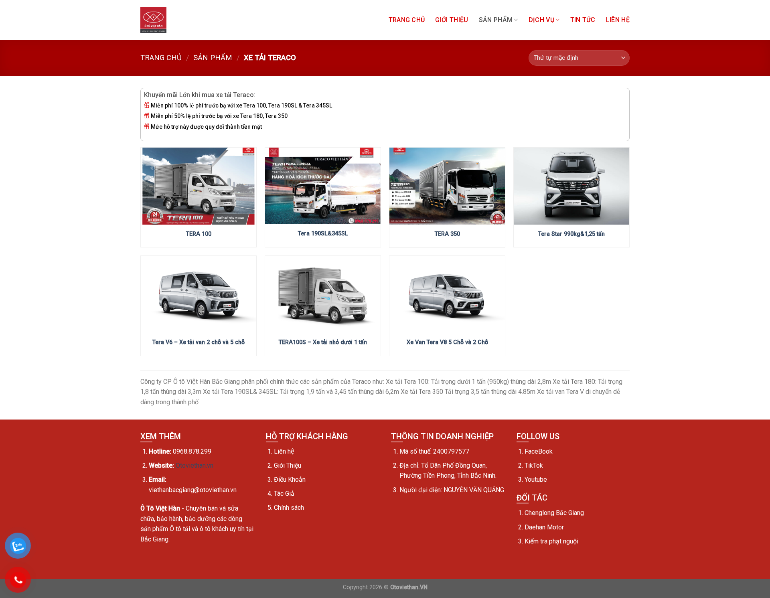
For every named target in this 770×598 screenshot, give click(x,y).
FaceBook (539, 451)
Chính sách (289, 507)
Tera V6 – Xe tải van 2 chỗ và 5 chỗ (198, 342)
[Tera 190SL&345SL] (323, 186)
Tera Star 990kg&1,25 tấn (571, 234)
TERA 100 (198, 234)
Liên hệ (618, 20)
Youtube (536, 479)
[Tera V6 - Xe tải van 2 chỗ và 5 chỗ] (198, 294)
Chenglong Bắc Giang (554, 513)
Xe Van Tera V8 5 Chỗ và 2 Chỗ (447, 342)
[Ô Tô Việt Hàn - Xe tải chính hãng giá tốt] (153, 20)
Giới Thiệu (451, 20)
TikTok (534, 465)
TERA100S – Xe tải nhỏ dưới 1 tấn (323, 342)
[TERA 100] (198, 186)
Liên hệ (284, 451)
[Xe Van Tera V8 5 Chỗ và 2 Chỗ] (447, 294)
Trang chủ (407, 20)
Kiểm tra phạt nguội (551, 541)
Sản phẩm (496, 20)
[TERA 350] (447, 186)
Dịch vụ (541, 20)
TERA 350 (447, 234)
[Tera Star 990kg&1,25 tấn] (571, 186)
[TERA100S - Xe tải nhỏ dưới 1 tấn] (323, 294)
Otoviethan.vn (194, 465)
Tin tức (583, 20)
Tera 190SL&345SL (323, 233)
